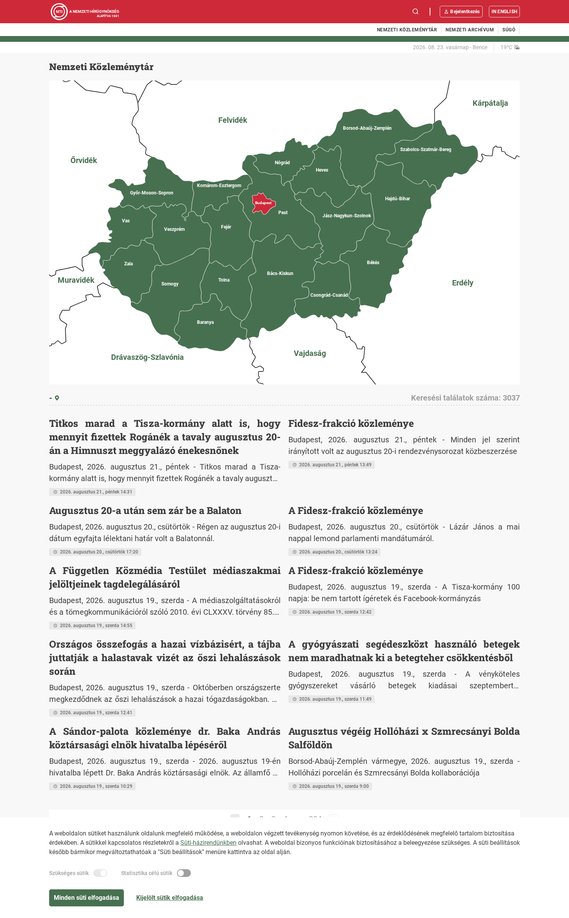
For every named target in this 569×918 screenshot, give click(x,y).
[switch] (100, 873)
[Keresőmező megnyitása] (416, 11)
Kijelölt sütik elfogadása (169, 897)
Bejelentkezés (465, 11)
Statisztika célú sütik (146, 873)
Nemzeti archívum (470, 30)
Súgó (508, 30)
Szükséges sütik (69, 873)
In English (504, 11)
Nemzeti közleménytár (407, 30)
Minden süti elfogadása (86, 897)
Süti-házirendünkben (208, 842)
